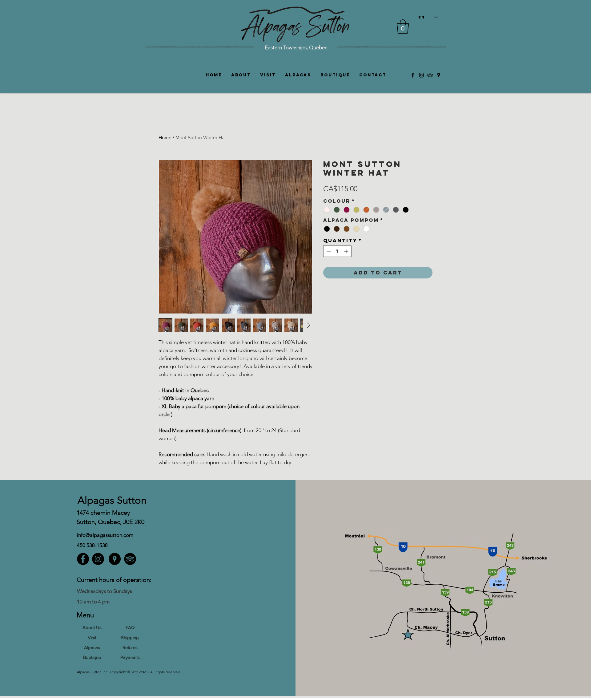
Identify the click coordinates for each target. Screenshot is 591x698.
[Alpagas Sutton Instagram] (421, 75)
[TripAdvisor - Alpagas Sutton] (130, 559)
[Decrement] (328, 251)
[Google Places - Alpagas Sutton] (115, 559)
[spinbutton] (337, 251)
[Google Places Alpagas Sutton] (439, 75)
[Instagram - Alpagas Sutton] (98, 559)
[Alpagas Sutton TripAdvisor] (430, 75)
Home (165, 137)
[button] (403, 26)
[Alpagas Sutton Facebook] (413, 75)
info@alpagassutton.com (105, 535)
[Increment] (347, 251)
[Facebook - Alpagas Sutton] (83, 559)
